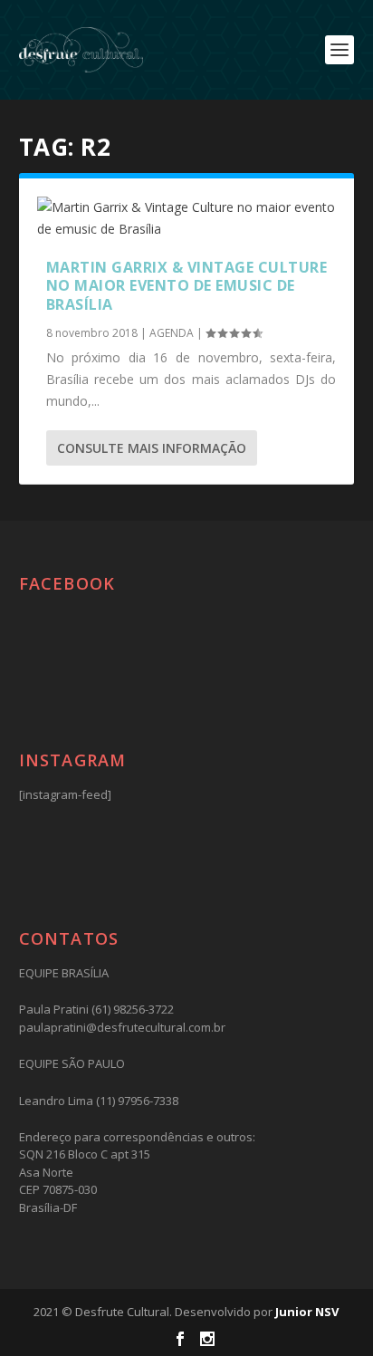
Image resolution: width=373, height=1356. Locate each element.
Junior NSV (307, 1311)
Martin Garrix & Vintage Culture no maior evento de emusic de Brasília (187, 286)
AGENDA (171, 333)
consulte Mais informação (151, 448)
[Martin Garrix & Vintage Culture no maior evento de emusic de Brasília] (187, 218)
